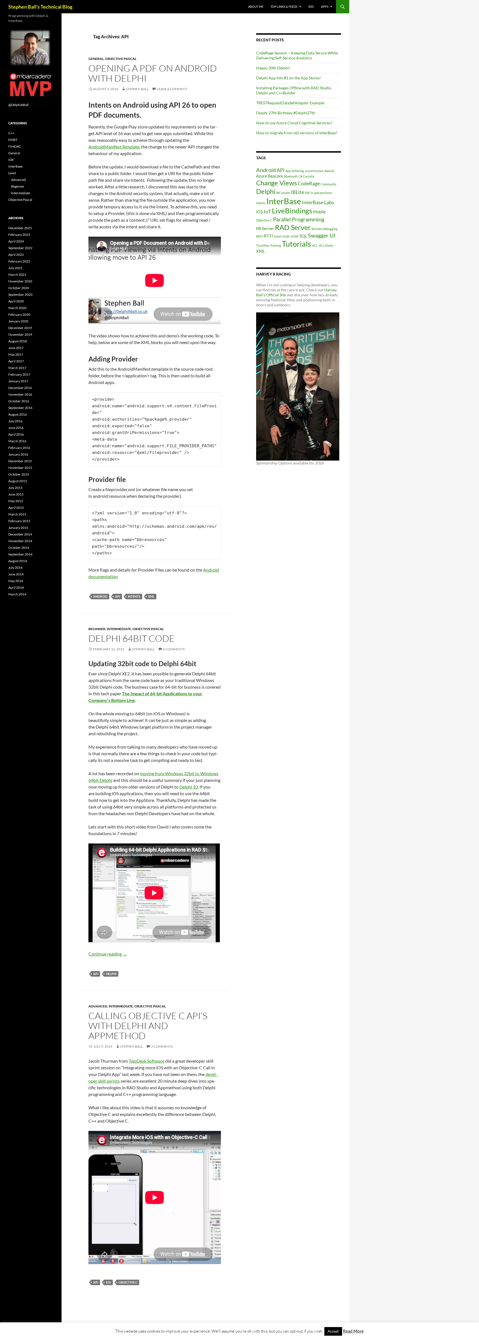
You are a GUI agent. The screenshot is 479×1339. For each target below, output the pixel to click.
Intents (134, 596)
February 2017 (19, 374)
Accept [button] (333, 1331)
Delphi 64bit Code (131, 638)
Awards (329, 171)
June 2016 (16, 428)
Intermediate (119, 629)
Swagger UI (321, 235)
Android (100, 596)
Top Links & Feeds (284, 6)
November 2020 (20, 281)
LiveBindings (292, 210)
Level (12, 173)
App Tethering (295, 171)
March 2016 (17, 441)
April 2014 (16, 587)
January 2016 (18, 454)
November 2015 (20, 468)
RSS (311, 6)
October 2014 (18, 547)
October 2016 (18, 401)
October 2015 (18, 474)
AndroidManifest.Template (113, 146)
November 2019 (20, 334)
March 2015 (17, 514)
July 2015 (15, 488)
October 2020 (18, 288)
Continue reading (107, 953)
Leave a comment (172, 89)
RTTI (268, 235)
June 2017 (16, 348)
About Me (255, 6)
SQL (303, 235)
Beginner (96, 629)
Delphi (111, 974)
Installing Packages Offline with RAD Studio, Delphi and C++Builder (294, 90)
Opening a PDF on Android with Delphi (152, 73)
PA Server (265, 228)
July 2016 (15, 421)
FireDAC (14, 146)
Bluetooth (290, 176)
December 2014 (20, 534)
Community (329, 184)
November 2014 (20, 541)
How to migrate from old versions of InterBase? (296, 132)
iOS (108, 1282)
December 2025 (20, 228)
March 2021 (17, 274)
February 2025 (19, 235)
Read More (353, 1330)
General (96, 59)
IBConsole (283, 192)
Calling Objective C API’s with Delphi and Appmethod (147, 1025)
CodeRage (309, 183)
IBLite (297, 192)
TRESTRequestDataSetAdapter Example (290, 102)
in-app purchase (321, 192)
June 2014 (16, 574)
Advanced (97, 1006)
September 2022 (20, 248)
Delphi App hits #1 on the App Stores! (288, 77)
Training (275, 245)
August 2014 (17, 561)
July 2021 (15, 268)
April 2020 (16, 301)
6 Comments (174, 649)
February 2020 (19, 314)
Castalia (308, 176)
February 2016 (19, 448)
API (117, 596)
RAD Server (293, 227)
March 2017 (17, 368)
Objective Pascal (120, 59)
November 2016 (20, 394)
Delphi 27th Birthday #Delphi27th (285, 112)
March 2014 (17, 594)
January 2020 (18, 321)
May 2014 (15, 581)
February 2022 (19, 261)
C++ (11, 133)
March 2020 (17, 308)
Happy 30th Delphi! (273, 67)
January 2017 (18, 381)
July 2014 (15, 567)
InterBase (283, 201)
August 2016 (17, 414)
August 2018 (17, 341)
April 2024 (16, 241)
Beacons (275, 175)
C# (300, 176)
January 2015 (18, 528)
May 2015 (15, 501)
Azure (261, 175)
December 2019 (20, 328)
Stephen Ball (137, 89)
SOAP (295, 236)
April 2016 (16, 434)
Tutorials (296, 243)
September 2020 (20, 294)
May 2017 (15, 354)
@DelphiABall (18, 105)
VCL (315, 245)
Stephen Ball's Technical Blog (40, 7)
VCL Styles (326, 245)
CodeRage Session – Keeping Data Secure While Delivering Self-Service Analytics (297, 55)
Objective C (128, 1282)
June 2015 (16, 494)
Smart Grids (282, 236)
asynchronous (314, 171)
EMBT (12, 140)
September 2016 (20, 408)
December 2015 (20, 461)
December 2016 (20, 388)
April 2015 (16, 508)
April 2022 (16, 254)
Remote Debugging (324, 229)
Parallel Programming (298, 219)
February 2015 (19, 521)
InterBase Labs (318, 202)
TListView (262, 245)
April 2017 (16, 361)
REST (259, 236)
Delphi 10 (188, 786)
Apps (324, 6)
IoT (267, 211)
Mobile (319, 211)
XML (151, 596)
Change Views (276, 183)
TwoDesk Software (146, 1060)
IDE (307, 192)
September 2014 (20, 554)
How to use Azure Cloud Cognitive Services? (294, 122)
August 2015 (17, 481)
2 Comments (162, 1046)
